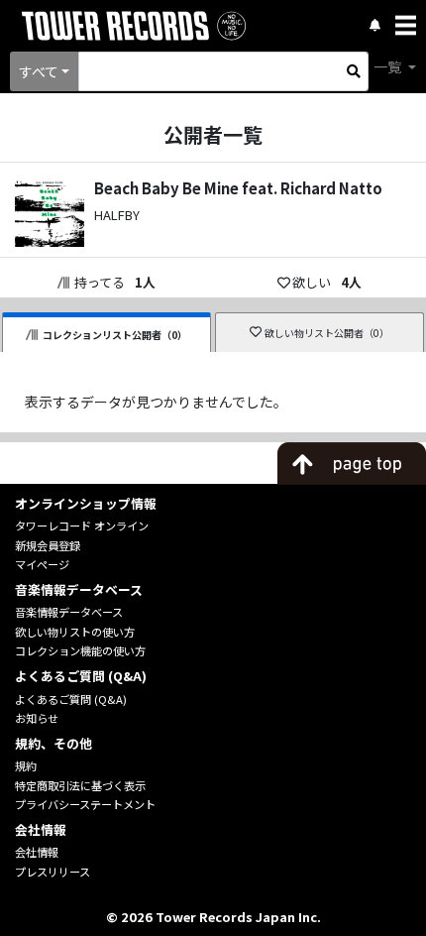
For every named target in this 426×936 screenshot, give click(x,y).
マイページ (42, 564)
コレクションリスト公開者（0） (115, 334)
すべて (38, 71)
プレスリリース (52, 871)
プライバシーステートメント (85, 804)
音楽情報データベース (69, 612)
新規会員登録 (47, 545)
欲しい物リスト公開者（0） (327, 332)
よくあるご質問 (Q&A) (71, 699)
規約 (26, 765)
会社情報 (36, 852)
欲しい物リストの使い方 (75, 632)
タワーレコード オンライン (82, 525)
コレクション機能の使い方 (80, 650)
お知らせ (36, 718)
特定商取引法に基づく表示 (80, 785)
